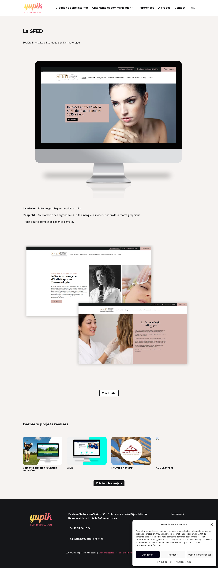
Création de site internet (72, 8)
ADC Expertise (164, 467)
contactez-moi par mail (88, 538)
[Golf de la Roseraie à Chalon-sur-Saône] (42, 451)
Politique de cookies (165, 561)
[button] (211, 524)
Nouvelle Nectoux (122, 467)
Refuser (173, 554)
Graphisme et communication (111, 8)
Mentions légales (183, 561)
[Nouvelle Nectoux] (131, 451)
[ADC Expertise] (175, 451)
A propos (164, 8)
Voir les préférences (199, 554)
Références (146, 8)
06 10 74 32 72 (81, 528)
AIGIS (70, 467)
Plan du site (121, 552)
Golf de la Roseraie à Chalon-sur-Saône (40, 469)
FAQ (192, 8)
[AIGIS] (87, 451)
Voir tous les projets (109, 483)
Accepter (147, 554)
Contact (180, 8)
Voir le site (109, 393)
